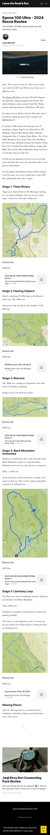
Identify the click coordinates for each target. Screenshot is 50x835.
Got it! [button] (43, 829)
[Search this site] (42, 4)
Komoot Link (8, 262)
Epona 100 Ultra (9, 13)
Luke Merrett (8, 43)
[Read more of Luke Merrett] (5, 37)
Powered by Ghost (25, 817)
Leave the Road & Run (15, 3)
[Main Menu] (46, 3)
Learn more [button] (28, 831)
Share (43, 40)
